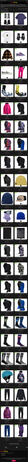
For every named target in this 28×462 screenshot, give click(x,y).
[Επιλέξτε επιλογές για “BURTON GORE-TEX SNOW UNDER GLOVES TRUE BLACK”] (20, 167)
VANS (7, 26)
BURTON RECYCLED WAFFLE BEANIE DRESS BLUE (7, 205)
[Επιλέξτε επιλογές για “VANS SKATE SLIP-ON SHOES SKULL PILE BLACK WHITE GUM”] (7, 77)
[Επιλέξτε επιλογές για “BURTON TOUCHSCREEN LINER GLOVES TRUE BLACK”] (7, 310)
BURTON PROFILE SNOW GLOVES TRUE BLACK (7, 293)
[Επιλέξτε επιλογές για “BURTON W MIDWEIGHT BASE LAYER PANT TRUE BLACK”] (7, 400)
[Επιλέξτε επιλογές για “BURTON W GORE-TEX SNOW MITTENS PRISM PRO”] (20, 132)
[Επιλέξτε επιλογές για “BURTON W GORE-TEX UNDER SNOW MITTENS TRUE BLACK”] (7, 274)
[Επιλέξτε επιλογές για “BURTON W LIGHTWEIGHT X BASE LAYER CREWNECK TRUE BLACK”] (20, 400)
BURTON (21, 116)
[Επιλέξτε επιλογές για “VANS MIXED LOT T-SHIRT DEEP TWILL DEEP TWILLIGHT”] (20, 24)
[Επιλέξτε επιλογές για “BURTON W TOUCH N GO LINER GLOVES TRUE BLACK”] (7, 185)
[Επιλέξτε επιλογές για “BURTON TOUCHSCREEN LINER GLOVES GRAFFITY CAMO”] (20, 274)
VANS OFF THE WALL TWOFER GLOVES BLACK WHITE (7, 25)
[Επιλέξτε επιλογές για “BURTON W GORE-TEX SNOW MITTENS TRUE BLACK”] (20, 113)
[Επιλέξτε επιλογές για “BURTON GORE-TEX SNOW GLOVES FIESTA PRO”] (7, 149)
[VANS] (16, 447)
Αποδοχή (14, 460)
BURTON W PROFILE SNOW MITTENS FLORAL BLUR (21, 257)
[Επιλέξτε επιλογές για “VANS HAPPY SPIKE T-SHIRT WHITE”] (7, 42)
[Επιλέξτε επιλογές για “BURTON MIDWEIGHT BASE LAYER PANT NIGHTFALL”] (7, 436)
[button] (7, 24)
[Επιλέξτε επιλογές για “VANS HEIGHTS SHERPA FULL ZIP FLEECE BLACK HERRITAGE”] (7, 59)
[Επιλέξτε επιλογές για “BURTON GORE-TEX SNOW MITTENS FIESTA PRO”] (7, 132)
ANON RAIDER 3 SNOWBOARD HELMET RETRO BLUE (7, 383)
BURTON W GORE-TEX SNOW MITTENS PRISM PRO (21, 133)
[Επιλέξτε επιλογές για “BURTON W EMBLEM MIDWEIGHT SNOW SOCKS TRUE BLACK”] (7, 345)
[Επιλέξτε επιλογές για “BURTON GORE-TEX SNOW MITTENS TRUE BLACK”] (7, 167)
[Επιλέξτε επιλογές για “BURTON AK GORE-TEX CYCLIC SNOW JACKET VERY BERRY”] (7, 113)
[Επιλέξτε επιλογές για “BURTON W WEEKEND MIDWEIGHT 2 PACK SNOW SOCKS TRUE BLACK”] (7, 363)
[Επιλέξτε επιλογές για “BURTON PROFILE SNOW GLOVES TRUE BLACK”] (7, 292)
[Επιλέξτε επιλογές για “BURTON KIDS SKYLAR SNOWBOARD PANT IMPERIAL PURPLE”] (20, 436)
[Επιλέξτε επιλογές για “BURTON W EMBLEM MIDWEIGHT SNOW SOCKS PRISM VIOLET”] (20, 345)
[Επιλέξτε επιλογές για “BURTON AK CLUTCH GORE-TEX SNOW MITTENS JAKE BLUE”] (20, 292)
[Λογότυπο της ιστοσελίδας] (14, 2)
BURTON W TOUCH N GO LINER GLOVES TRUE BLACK (7, 187)
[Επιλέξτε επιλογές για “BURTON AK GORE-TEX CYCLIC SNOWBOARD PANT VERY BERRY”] (20, 77)
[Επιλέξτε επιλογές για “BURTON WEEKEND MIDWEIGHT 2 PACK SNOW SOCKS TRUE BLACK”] (20, 363)
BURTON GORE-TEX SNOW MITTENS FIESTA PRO (7, 133)
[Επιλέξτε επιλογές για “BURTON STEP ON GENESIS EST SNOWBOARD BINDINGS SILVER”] (7, 95)
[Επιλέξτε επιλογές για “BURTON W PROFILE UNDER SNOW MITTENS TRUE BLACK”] (7, 255)
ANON (7, 223)
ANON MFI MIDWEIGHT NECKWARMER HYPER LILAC (7, 222)
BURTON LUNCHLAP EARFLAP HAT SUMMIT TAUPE (21, 205)
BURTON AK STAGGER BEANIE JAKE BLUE (21, 222)
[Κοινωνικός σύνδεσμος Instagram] (26, 0)
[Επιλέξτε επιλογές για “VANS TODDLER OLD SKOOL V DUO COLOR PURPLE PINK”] (20, 59)
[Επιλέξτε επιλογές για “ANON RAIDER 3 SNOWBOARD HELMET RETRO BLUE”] (7, 381)
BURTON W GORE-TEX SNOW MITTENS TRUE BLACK (21, 115)
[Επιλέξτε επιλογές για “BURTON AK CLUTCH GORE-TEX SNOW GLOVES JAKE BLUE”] (20, 149)
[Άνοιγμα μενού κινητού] (1, 2)
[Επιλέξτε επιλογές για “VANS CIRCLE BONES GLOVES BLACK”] (20, 42)
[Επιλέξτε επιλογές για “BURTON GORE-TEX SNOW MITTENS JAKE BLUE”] (20, 310)
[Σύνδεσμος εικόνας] (4, 451)
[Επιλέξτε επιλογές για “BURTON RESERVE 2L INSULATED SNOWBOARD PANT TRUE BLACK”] (20, 418)
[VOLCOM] (6, 447)
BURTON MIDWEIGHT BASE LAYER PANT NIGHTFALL (7, 437)
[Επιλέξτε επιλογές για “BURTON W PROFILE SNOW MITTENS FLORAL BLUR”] (20, 255)
